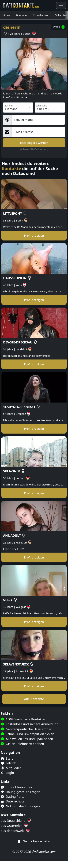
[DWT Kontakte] (21, 5)
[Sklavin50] (34, 451)
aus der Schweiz (13, 831)
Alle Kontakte (34, 699)
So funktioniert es (18, 787)
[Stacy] (34, 580)
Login (9, 773)
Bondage (21, 15)
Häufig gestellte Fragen (22, 792)
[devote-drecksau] (34, 322)
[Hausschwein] (34, 258)
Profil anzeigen (34, 236)
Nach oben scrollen (36, 841)
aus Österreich (12, 826)
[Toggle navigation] (61, 5)
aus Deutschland (13, 820)
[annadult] (34, 516)
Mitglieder (13, 768)
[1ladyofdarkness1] (34, 387)
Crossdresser (40, 15)
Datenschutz (14, 801)
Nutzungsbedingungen (22, 806)
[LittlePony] (34, 194)
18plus (6, 15)
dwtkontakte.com (44, 851)
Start (9, 758)
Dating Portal (15, 796)
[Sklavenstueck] (34, 644)
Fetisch (10, 763)
